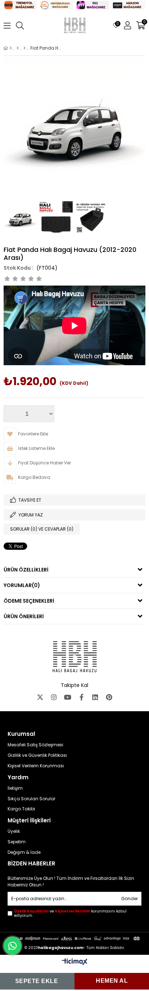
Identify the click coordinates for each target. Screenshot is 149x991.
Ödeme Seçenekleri (29, 600)
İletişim (15, 788)
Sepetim (17, 842)
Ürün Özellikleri (26, 569)
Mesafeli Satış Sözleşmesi (35, 745)
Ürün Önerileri (24, 616)
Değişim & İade (24, 852)
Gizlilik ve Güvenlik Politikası (37, 755)
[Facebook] (81, 697)
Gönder (129, 898)
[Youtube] (67, 697)
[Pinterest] (109, 697)
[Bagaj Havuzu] (17, 48)
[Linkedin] (95, 697)
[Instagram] (54, 697)
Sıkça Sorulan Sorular (31, 799)
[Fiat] (24, 48)
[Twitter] (40, 697)
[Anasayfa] (11, 48)
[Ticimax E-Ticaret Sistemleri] (75, 962)
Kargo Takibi (21, 809)
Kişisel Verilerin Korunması (36, 766)
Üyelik (14, 831)
